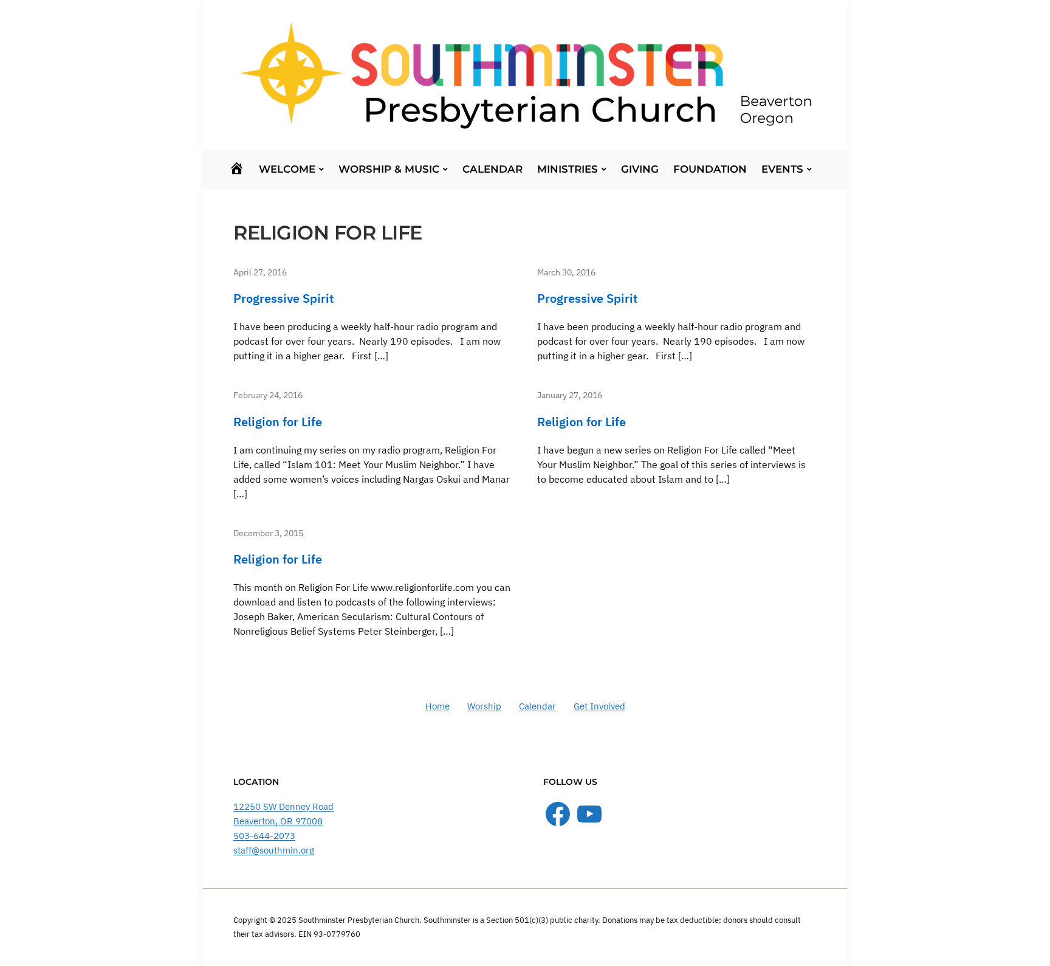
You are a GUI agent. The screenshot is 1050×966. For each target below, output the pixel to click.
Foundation (710, 169)
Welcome (287, 169)
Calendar (492, 169)
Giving (640, 169)
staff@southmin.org (273, 850)
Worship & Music (388, 169)
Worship (484, 706)
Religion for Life (277, 421)
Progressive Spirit (283, 298)
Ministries (567, 169)
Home (437, 706)
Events (782, 169)
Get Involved (599, 706)
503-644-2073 (264, 835)
